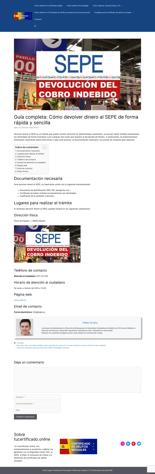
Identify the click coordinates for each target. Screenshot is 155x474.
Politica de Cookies (79, 470)
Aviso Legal (47, 470)
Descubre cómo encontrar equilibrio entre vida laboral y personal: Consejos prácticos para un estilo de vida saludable (61, 345)
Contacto (38, 19)
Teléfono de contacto (26, 159)
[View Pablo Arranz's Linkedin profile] (37, 327)
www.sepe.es (20, 300)
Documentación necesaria (28, 151)
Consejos (20, 343)
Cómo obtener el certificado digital (48, 6)
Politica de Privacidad (61, 470)
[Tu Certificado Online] (23, 16)
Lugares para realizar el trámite (30, 154)
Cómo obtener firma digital (77, 6)
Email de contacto (24, 168)
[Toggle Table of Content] (43, 147)
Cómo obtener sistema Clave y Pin (107, 6)
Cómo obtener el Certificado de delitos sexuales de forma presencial (62, 12)
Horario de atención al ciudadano (31, 162)
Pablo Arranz (22, 171)
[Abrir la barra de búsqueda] (35, 26)
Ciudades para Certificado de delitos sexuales (112, 12)
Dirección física (24, 156)
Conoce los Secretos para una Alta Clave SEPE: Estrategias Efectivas (43, 348)
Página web (22, 165)
